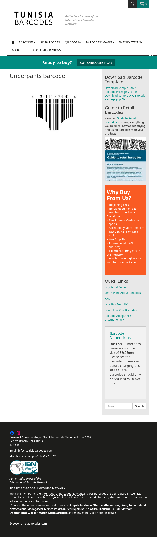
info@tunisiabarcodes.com (35, 450)
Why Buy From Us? (119, 195)
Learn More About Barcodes (123, 293)
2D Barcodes (50, 42)
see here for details (104, 513)
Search (139, 406)
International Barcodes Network (62, 493)
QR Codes (72, 42)
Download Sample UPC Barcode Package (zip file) (125, 97)
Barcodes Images (99, 42)
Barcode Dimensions (120, 335)
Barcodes (26, 42)
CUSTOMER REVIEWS (47, 50)
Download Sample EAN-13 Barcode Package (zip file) (121, 90)
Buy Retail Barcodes (117, 287)
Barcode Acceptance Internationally (118, 317)
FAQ (107, 298)
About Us (19, 50)
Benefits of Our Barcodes (121, 310)
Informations (130, 42)
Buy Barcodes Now (96, 62)
